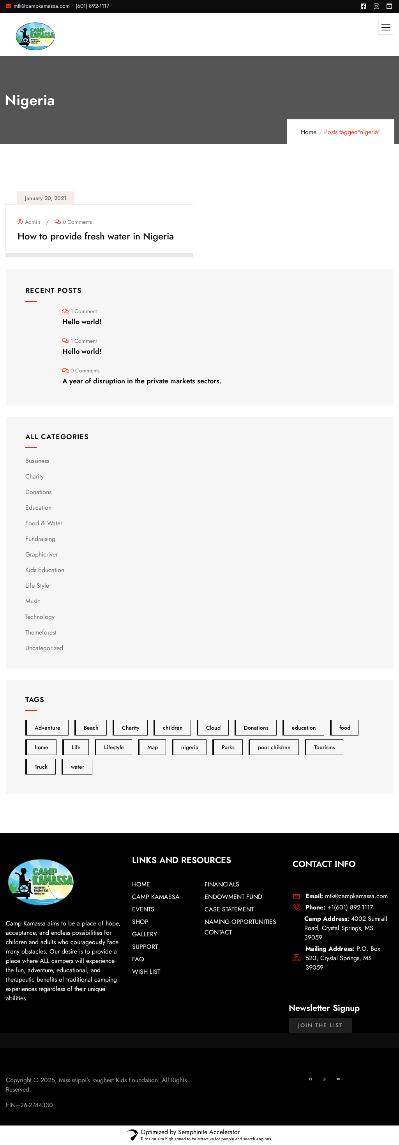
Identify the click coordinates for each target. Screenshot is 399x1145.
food (344, 728)
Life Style (37, 585)
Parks (228, 747)
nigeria (189, 747)
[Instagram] (325, 1079)
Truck (41, 767)
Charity (34, 476)
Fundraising (40, 538)
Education (38, 507)
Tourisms (324, 747)
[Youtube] (338, 1079)
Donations (38, 491)
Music (33, 601)
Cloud (213, 728)
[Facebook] (310, 1079)
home (41, 747)
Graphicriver (41, 554)
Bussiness (37, 460)
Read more (96, 247)
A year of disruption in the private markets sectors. (142, 381)
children (173, 728)
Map (152, 747)
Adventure (47, 728)
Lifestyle (114, 747)
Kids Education (44, 569)
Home (308, 132)
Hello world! (82, 322)
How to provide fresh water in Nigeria (96, 236)
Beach (91, 728)
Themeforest (40, 632)
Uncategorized (44, 647)
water (77, 767)
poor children (274, 747)
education (304, 728)
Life (76, 747)
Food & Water (43, 523)
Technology (40, 616)
